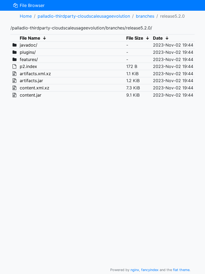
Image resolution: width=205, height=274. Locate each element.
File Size (134, 38)
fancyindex (150, 270)
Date (158, 38)
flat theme (181, 270)
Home (26, 16)
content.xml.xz (34, 87)
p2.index (28, 66)
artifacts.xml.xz (35, 73)
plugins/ (28, 52)
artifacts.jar (31, 80)
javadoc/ (28, 45)
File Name (30, 38)
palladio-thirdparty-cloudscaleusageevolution (84, 16)
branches (145, 16)
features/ (29, 59)
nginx (135, 270)
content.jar (30, 95)
